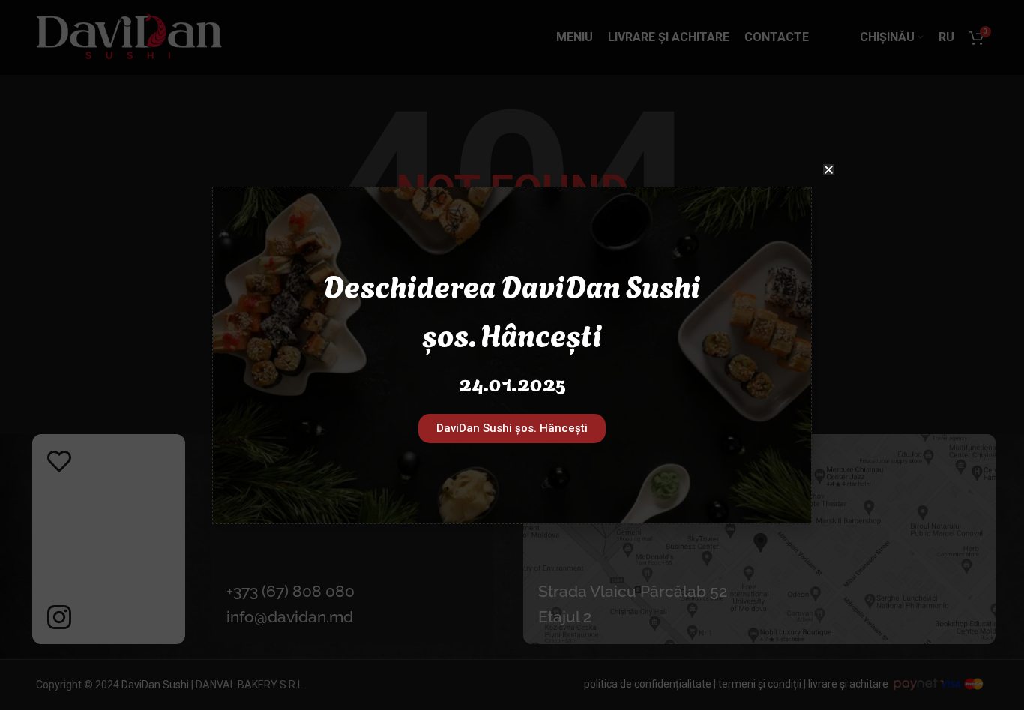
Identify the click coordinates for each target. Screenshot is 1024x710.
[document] (512, 355)
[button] (828, 169)
